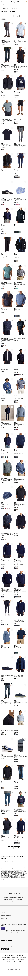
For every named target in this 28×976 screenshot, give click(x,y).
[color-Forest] (19, 232)
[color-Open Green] (3, 508)
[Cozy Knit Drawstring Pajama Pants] (7, 413)
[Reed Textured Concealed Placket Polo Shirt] (20, 55)
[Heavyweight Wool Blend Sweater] (7, 550)
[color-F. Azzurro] (15, 204)
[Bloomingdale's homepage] (2, 8)
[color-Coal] (3, 596)
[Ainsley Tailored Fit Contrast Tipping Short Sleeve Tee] (7, 108)
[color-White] (17, 71)
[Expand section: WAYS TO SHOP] (14, 918)
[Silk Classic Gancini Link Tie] (20, 188)
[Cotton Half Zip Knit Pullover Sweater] (20, 413)
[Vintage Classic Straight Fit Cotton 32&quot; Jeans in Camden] (7, 55)
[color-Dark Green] (5, 734)
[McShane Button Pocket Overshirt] (20, 244)
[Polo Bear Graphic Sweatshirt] (7, 386)
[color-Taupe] (19, 177)
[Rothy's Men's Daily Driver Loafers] (7, 664)
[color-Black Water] (17, 457)
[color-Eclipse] (15, 232)
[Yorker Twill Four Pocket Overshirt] (7, 82)
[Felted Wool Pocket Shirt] (7, 772)
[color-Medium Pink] (9, 508)
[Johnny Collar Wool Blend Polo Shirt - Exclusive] (20, 550)
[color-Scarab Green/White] (17, 288)
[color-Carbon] (17, 761)
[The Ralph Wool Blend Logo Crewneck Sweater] (20, 799)
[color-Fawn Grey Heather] (20, 374)
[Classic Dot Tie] (7, 493)
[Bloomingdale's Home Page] (14, 1)
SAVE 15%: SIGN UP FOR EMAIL (14, 893)
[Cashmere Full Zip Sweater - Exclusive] (20, 608)
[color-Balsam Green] (17, 316)
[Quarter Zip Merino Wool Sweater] (20, 357)
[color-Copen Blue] (15, 316)
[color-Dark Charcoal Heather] (22, 374)
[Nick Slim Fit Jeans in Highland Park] (7, 799)
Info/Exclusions (14, 901)
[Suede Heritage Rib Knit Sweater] (7, 440)
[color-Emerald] (17, 653)
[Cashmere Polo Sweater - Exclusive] (20, 579)
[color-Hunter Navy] (15, 374)
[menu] (2, 1)
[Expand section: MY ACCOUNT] (14, 912)
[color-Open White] (7, 508)
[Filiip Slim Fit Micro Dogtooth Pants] (7, 30)
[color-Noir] (17, 232)
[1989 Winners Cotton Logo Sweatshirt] (20, 82)
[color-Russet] (17, 429)
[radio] (15, 72)
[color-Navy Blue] (2, 788)
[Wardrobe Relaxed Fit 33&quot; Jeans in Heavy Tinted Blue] (20, 134)
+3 (24, 374)
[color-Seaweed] (7, 624)
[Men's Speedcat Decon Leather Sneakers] (7, 188)
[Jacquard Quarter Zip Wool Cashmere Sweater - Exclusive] (7, 521)
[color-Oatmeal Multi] (5, 345)
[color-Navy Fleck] (15, 457)
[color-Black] (7, 457)
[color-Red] (3, 204)
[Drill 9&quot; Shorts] (20, 108)
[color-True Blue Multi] (2, 345)
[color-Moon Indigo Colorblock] (19, 316)
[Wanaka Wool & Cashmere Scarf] (20, 745)
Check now (19, 932)
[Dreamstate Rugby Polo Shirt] (20, 468)
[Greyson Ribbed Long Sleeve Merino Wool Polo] (7, 718)
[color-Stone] (17, 123)
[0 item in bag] (26, 1)
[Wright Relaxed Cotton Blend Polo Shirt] (7, 636)
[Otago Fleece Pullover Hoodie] (20, 215)
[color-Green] (5, 457)
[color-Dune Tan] (3, 457)
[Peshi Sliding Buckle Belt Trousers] (7, 244)
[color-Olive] (17, 402)
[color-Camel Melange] (17, 815)
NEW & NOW (5, 8)
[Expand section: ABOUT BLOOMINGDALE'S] (14, 915)
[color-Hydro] (2, 288)
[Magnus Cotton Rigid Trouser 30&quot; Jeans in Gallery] (20, 772)
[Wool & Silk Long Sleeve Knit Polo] (20, 826)
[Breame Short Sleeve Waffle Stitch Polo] (20, 386)
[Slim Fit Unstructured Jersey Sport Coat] (20, 664)
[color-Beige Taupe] (3, 788)
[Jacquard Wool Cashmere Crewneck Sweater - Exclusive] (7, 327)
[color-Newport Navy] (2, 233)
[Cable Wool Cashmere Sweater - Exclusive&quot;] (7, 579)
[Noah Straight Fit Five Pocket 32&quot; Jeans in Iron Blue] (7, 691)
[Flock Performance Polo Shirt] (20, 30)
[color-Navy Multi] (3, 539)
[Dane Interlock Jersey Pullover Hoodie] (20, 493)
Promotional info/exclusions (11, 932)
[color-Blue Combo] (15, 734)
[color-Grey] (17, 177)
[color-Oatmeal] (17, 261)
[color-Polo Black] (17, 374)
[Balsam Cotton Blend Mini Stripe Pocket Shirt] (7, 468)
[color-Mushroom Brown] (17, 509)
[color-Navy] (15, 71)
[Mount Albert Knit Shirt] (20, 327)
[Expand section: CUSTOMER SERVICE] (14, 909)
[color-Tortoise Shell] (3, 288)
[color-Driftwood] (3, 149)
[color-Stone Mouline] (3, 734)
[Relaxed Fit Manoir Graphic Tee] (20, 636)
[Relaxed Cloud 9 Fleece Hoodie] (20, 299)
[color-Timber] (3, 568)
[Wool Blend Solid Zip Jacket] (20, 521)
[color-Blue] (15, 177)
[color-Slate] (20, 232)
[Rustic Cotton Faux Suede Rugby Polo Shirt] (7, 215)
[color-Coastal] (2, 624)
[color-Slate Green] (17, 596)
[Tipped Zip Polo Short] (7, 134)
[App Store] (5, 949)
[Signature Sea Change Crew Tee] (7, 272)
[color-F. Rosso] (17, 204)
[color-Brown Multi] (3, 345)
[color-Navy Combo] (17, 734)
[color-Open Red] (5, 508)
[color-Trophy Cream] (3, 233)
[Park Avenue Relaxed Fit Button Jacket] (7, 357)
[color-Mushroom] (17, 568)
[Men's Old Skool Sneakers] (7, 745)
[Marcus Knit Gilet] (7, 161)
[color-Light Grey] (19, 843)
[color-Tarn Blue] (15, 429)
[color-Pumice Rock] (5, 624)
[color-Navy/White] (15, 288)
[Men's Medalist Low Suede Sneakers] (20, 691)
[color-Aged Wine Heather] (19, 374)
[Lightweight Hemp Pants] (7, 608)
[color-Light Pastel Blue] (2, 508)
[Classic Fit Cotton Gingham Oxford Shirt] (20, 272)
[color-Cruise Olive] (5, 233)
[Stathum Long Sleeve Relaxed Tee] (7, 826)
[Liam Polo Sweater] (7, 299)
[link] (7, 41)
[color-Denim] (15, 761)
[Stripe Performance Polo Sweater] (20, 718)
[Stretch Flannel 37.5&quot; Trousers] (20, 161)
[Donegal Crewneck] (20, 440)
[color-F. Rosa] (19, 204)
